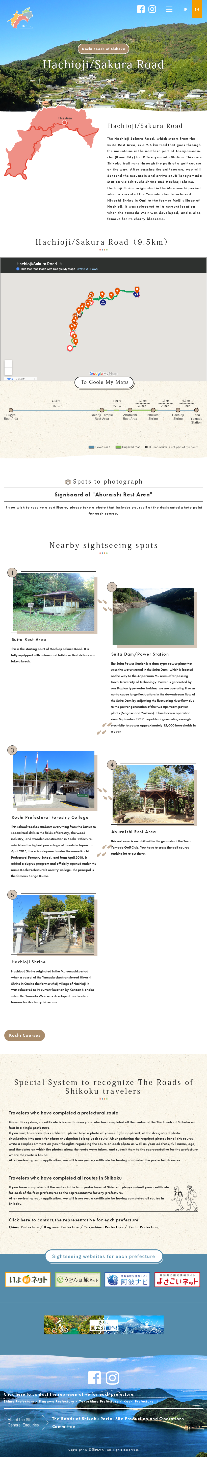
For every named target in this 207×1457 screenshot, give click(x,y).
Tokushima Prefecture (104, 1227)
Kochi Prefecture (143, 1227)
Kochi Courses (24, 1035)
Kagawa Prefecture (61, 1227)
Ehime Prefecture (24, 1227)
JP (185, 9)
